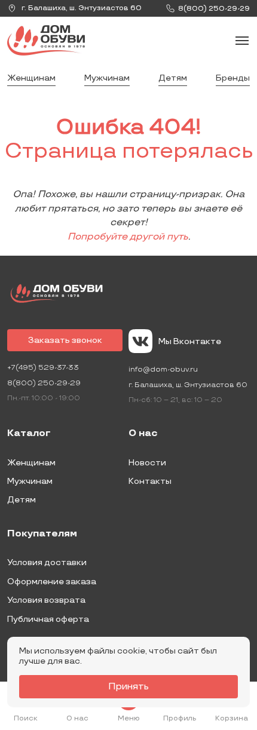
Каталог (29, 433)
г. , (81, 8)
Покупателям (42, 534)
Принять (128, 686)
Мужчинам (107, 78)
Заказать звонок (65, 340)
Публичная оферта (48, 619)
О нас (143, 433)
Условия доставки (47, 562)
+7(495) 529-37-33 (43, 367)
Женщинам (31, 78)
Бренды (233, 78)
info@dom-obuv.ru (163, 369)
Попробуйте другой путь (128, 237)
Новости (147, 462)
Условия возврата (46, 600)
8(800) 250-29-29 (44, 383)
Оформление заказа (51, 581)
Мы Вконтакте (189, 341)
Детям (172, 78)
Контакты (150, 481)
